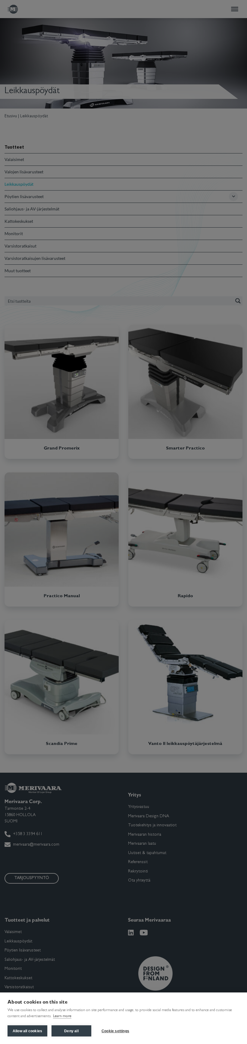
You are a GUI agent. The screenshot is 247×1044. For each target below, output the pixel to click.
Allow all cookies (27, 1031)
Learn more (62, 1016)
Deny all (71, 1031)
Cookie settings (115, 1031)
